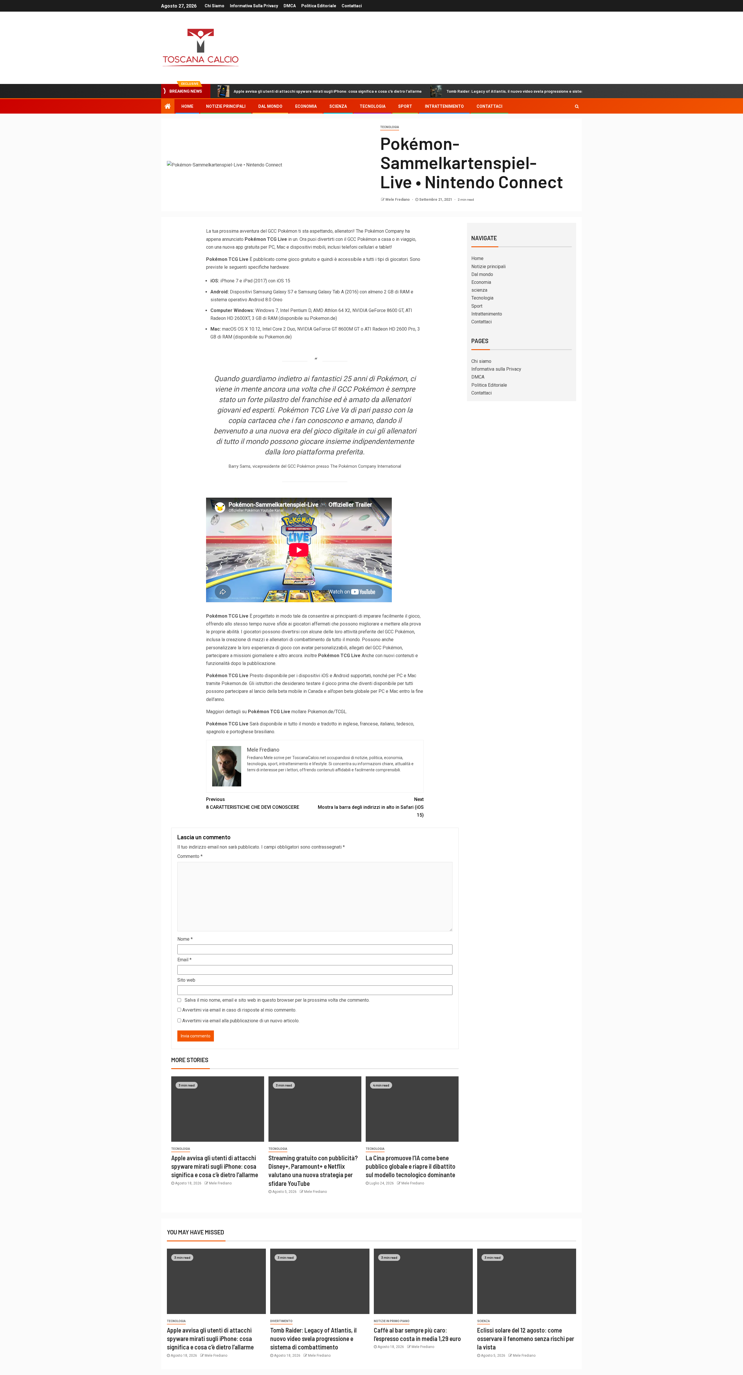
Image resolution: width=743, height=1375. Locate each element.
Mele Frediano (398, 200)
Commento (190, 856)
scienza (338, 106)
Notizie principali (226, 106)
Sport (405, 106)
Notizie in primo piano (392, 1321)
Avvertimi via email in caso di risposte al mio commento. (239, 1010)
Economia (306, 106)
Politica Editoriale (318, 5)
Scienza (483, 1321)
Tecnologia (372, 106)
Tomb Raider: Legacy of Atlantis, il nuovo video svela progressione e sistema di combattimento (533, 91)
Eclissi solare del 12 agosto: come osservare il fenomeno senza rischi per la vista (525, 1338)
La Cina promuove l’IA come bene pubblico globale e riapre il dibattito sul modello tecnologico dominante (410, 1166)
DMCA (290, 5)
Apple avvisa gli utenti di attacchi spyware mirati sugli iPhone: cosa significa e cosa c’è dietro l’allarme (328, 91)
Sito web (186, 980)
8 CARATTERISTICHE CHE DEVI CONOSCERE (252, 803)
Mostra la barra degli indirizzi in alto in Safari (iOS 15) (371, 807)
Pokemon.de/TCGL (327, 711)
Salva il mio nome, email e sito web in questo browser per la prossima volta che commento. (277, 1000)
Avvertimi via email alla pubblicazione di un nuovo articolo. (241, 1020)
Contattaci (352, 5)
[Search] (576, 106)
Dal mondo (270, 106)
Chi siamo (214, 5)
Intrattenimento (444, 106)
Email (184, 959)
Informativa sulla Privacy (254, 5)
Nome (185, 939)
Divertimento (281, 1321)
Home (187, 106)
